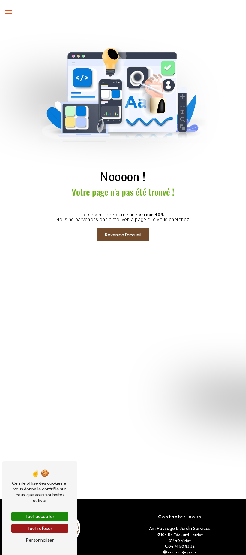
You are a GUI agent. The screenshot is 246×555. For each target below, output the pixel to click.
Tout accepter (40, 516)
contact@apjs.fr (181, 552)
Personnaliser (40, 540)
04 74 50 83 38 (181, 546)
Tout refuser (39, 528)
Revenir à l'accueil (123, 235)
